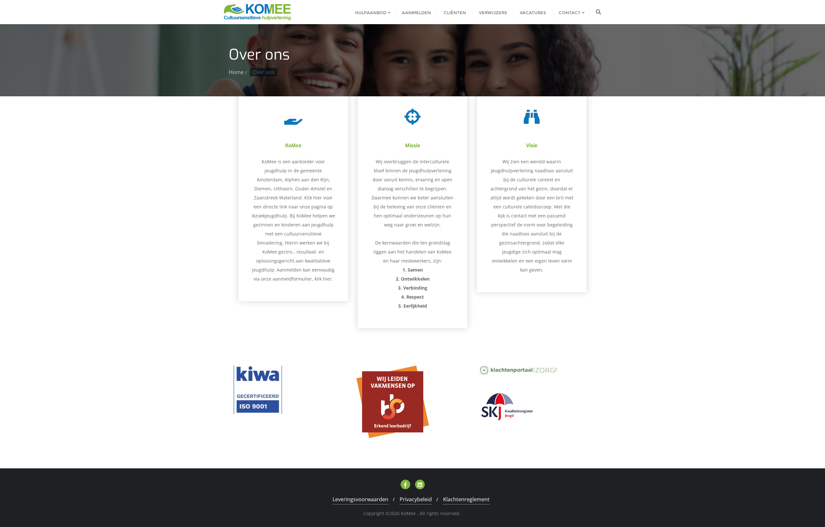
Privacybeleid (416, 499)
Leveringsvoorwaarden (360, 499)
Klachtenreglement (466, 499)
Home (236, 72)
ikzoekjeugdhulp (269, 216)
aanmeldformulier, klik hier (302, 279)
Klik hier (313, 198)
